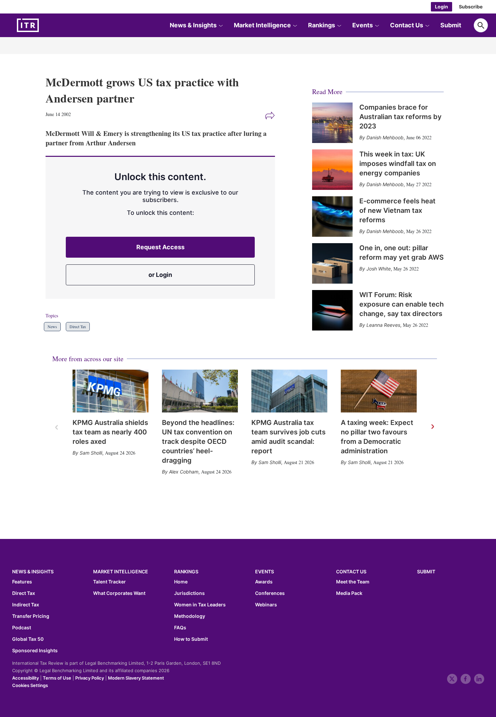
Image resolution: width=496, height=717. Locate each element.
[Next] (432, 427)
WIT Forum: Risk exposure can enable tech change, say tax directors (401, 304)
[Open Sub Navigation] (220, 25)
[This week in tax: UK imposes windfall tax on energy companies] (332, 169)
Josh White (378, 268)
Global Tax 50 (28, 639)
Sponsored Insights (35, 650)
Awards (264, 581)
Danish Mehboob (385, 137)
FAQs (180, 627)
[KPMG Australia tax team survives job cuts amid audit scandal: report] (289, 391)
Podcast (21, 627)
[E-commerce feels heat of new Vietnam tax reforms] (332, 216)
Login (441, 6)
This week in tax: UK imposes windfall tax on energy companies (397, 163)
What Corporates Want (119, 593)
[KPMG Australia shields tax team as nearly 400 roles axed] (110, 391)
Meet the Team (352, 581)
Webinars (266, 604)
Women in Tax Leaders (200, 604)
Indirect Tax (25, 604)
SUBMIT (426, 571)
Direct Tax (78, 326)
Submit (450, 25)
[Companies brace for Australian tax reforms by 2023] (332, 123)
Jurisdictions (189, 593)
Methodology (189, 616)
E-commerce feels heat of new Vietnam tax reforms (397, 210)
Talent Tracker (109, 581)
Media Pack (349, 593)
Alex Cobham (183, 472)
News (52, 326)
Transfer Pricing (30, 616)
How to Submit (191, 639)
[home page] (44, 25)
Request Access (160, 247)
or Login (160, 274)
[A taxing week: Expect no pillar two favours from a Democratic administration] (379, 391)
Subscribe (471, 6)
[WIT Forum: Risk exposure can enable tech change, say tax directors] (332, 310)
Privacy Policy (89, 678)
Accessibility (25, 678)
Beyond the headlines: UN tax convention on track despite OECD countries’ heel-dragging (198, 441)
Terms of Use (57, 678)
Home (181, 581)
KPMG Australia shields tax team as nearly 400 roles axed (110, 432)
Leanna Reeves (383, 325)
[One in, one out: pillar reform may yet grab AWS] (332, 263)
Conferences (270, 593)
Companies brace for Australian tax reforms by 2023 (400, 116)
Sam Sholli (91, 453)
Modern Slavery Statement (136, 678)
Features (22, 581)
